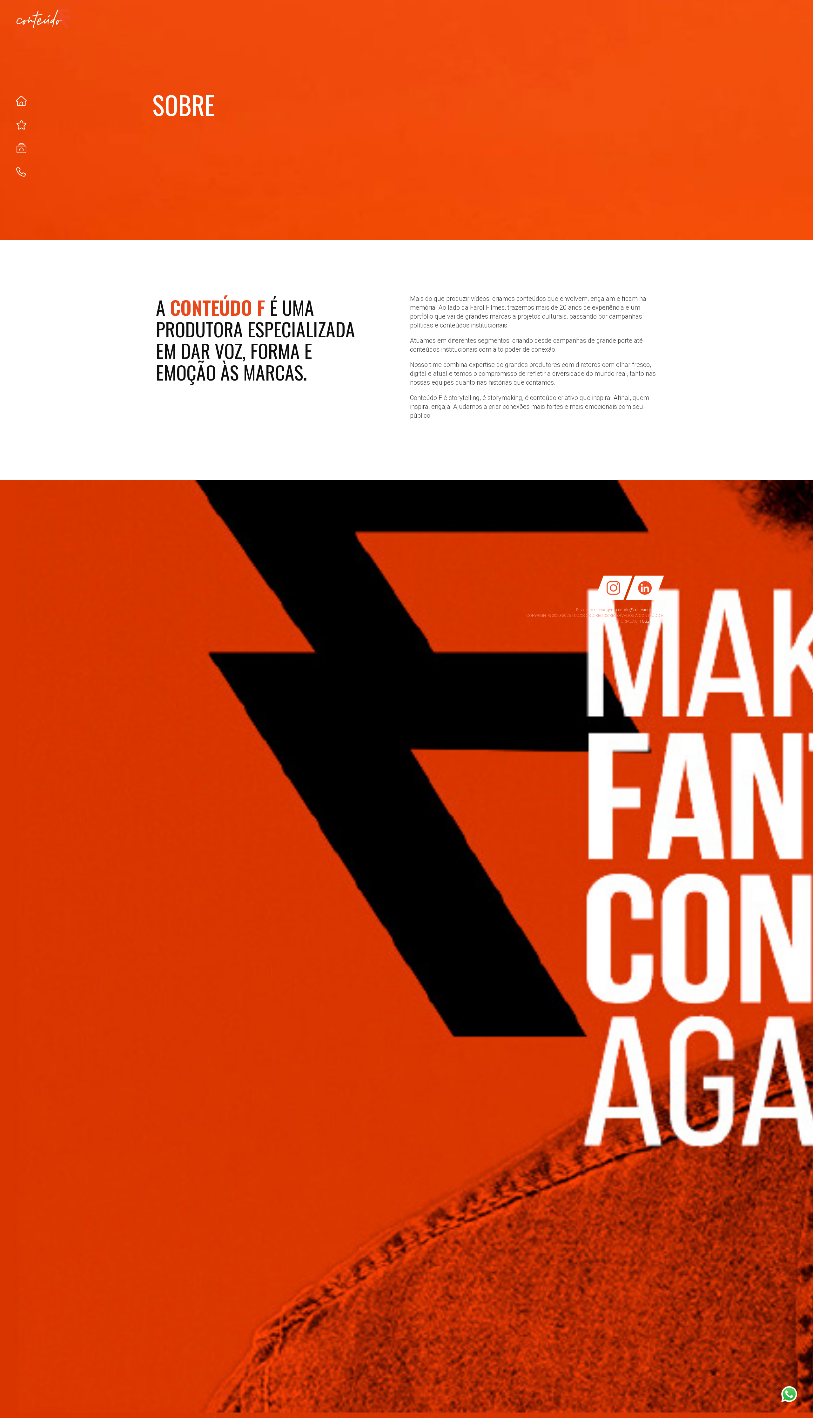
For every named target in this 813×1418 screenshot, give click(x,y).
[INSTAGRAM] (612, 598)
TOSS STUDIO (652, 621)
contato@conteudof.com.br (640, 609)
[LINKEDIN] (647, 598)
